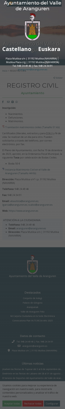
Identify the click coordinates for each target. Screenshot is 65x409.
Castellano (16, 49)
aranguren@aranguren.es (32, 69)
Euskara (49, 49)
